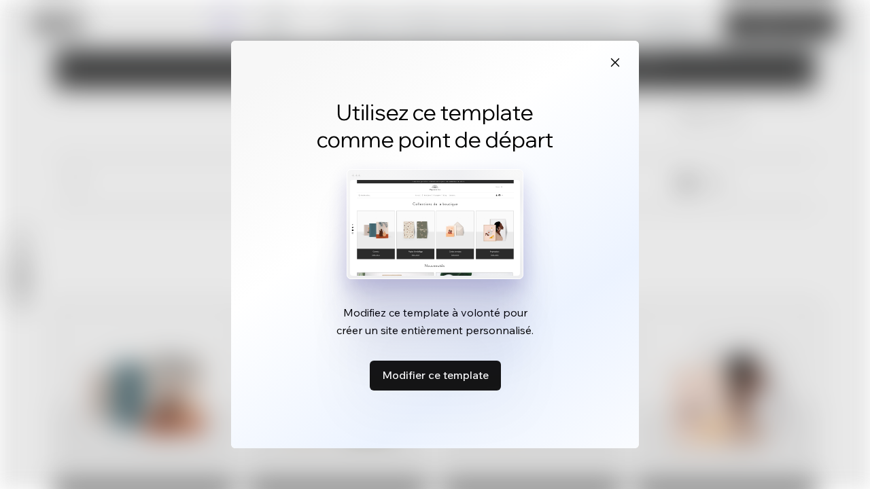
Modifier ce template (435, 375)
